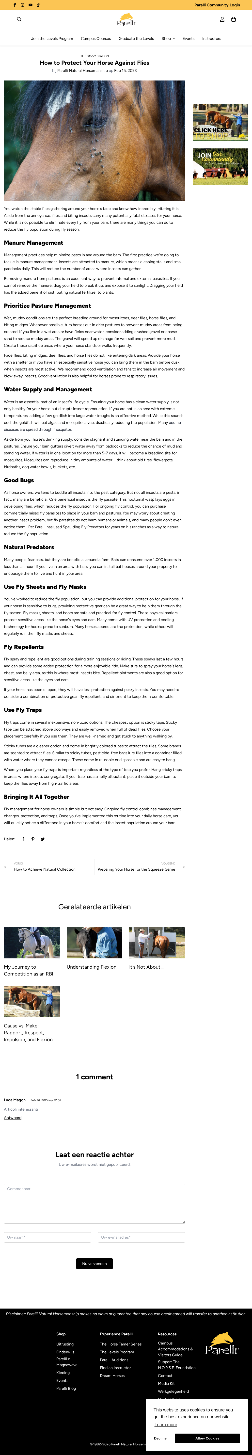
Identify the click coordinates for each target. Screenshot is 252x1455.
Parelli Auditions (114, 1360)
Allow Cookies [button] (207, 1438)
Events (188, 38)
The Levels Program (117, 1352)
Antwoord (12, 1117)
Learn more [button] (166, 1424)
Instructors (211, 38)
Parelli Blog (66, 1388)
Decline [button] (160, 1438)
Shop (166, 38)
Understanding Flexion (91, 967)
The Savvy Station (94, 56)
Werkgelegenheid (173, 1391)
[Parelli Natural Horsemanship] (126, 19)
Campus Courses (96, 38)
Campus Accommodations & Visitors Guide (175, 1349)
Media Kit (166, 1383)
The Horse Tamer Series (121, 1344)
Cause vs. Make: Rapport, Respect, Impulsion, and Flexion (28, 1032)
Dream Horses (112, 1375)
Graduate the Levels (136, 38)
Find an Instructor (115, 1367)
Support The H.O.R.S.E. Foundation (177, 1364)
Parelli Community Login (217, 4)
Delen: (9, 839)
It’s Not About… (146, 967)
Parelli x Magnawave (67, 1362)
